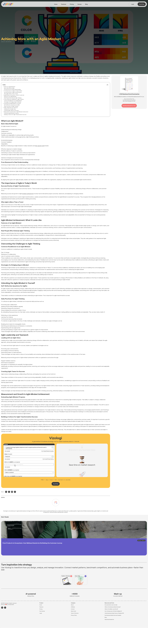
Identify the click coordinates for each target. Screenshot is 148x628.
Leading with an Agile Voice (10, 109)
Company (73, 602)
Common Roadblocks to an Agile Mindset (13, 100)
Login (132, 4)
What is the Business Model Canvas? (113, 606)
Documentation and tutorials (111, 604)
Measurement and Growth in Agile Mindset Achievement (16, 111)
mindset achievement (28, 193)
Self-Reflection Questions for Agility (12, 104)
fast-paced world (39, 145)
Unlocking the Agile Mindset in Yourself (12, 103)
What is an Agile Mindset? (9, 86)
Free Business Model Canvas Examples (113, 615)
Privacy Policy (74, 615)
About (72, 604)
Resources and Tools (109, 602)
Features (63, 4)
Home (55, 4)
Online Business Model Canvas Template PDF (114, 613)
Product (41, 602)
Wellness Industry (141, 540)
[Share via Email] (15, 492)
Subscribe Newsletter (109, 619)
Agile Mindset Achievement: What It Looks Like (14, 95)
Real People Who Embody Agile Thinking (12, 97)
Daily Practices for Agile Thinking (11, 106)
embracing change (30, 171)
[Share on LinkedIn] (6, 492)
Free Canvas (42, 611)
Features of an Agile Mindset (10, 96)
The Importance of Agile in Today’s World (13, 90)
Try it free (141, 4)
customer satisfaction (82, 204)
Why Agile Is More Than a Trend (11, 93)
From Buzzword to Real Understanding (12, 89)
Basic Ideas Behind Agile (9, 88)
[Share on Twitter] (9, 492)
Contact (73, 609)
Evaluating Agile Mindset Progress (11, 113)
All (10, 41)
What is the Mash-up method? (111, 609)
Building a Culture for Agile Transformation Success (15, 114)
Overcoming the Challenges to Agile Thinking (13, 99)
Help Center (73, 611)
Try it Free (55, 483)
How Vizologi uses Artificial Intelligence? (113, 611)
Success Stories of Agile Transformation (13, 92)
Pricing (72, 4)
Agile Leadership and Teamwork (11, 107)
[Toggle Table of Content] (107, 85)
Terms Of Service (75, 613)
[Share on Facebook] (12, 492)
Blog (86, 4)
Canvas (79, 4)
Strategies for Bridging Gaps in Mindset (12, 102)
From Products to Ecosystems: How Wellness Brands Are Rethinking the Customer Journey (32, 543)
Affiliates (73, 606)
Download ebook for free (129, 105)
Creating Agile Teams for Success (11, 110)
